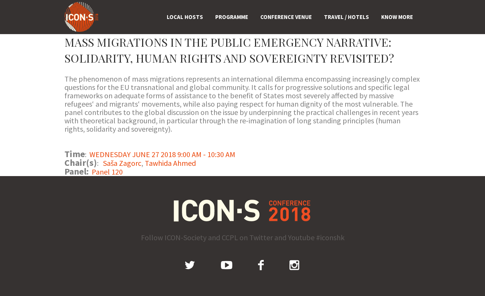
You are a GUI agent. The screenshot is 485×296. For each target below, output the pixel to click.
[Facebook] (261, 264)
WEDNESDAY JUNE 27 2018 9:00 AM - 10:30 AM (162, 154)
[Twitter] (190, 264)
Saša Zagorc (122, 163)
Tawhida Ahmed (170, 163)
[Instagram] (294, 264)
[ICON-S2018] (242, 210)
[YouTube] (226, 264)
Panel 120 (107, 171)
